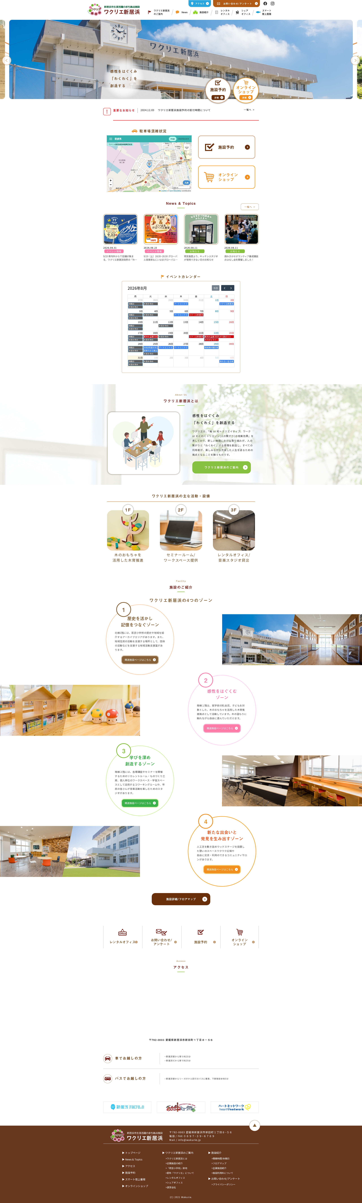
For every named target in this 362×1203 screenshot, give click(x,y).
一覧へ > (249, 109)
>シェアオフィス (174, 1182)
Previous (6, 60)
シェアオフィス (245, 12)
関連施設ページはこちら (138, 659)
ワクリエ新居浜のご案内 (162, 12)
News (185, 12)
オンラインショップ (228, 177)
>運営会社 (171, 1187)
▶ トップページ (131, 1152)
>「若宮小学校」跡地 (176, 1168)
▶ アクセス (128, 1166)
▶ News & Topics (132, 1159)
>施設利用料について (222, 1173)
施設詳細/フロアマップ (181, 899)
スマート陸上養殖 (266, 12)
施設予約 (226, 147)
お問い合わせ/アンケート (237, 3)
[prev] (224, 288)
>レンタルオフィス (175, 1177)
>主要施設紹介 (219, 1168)
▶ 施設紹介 (214, 1152)
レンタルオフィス (225, 12)
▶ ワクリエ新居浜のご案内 (177, 1152)
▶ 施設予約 (128, 1172)
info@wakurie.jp (189, 1140)
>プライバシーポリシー (223, 1184)
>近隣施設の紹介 (174, 1163)
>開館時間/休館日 (221, 1158)
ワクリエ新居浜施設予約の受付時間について (184, 110)
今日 (215, 288)
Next (355, 60)
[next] (231, 288)
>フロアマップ (219, 1163)
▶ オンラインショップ (135, 1186)
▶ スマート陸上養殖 (133, 1179)
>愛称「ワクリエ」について (180, 1173)
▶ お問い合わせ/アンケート (224, 1178)
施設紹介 (204, 12)
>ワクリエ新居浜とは (176, 1158)
